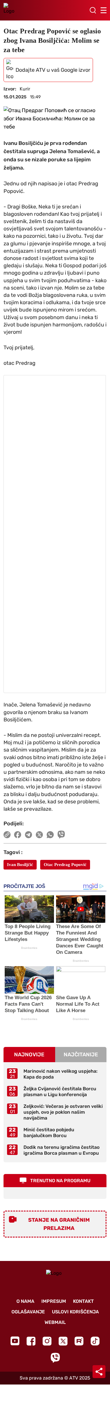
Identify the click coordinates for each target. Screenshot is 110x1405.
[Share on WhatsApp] (50, 834)
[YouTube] (15, 1340)
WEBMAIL (55, 1322)
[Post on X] (39, 834)
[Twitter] (63, 1341)
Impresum (53, 1301)
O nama (25, 1301)
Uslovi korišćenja (75, 1312)
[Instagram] (47, 1341)
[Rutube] (79, 1341)
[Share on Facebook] (17, 834)
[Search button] (92, 10)
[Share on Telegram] (28, 834)
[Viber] (55, 1358)
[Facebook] (30, 1341)
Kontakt (83, 1301)
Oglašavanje (28, 1312)
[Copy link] (7, 834)
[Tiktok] (95, 1341)
